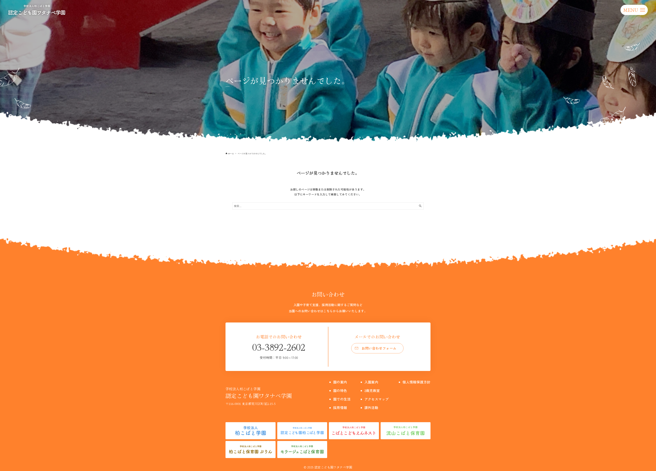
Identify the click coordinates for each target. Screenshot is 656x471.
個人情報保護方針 (416, 381)
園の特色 (340, 390)
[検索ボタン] (420, 205)
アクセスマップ (376, 399)
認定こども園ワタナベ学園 (259, 392)
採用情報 (340, 407)
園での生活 (342, 399)
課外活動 (371, 407)
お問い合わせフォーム (379, 348)
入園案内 (371, 381)
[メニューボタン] (634, 10)
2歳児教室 (372, 390)
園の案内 (340, 381)
